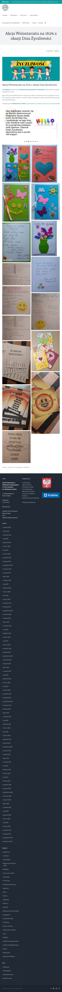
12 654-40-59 (5, 502)
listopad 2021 (7, 743)
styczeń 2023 (7, 690)
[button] (45, 23)
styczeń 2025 (7, 599)
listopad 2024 (7, 607)
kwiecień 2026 (7, 542)
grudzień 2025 (7, 557)
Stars (4, 934)
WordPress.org (7, 978)
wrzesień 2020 (7, 796)
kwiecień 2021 (7, 769)
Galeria (5, 896)
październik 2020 (8, 792)
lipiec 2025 (6, 576)
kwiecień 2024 (7, 633)
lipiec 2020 (6, 803)
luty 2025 (5, 595)
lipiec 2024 (6, 622)
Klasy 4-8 (5, 907)
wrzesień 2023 (7, 660)
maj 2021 (5, 766)
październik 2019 (8, 837)
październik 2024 (8, 611)
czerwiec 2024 (7, 626)
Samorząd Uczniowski (9, 930)
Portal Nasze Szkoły (27, 487)
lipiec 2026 (6, 531)
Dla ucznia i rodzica (8, 873)
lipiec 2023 (6, 667)
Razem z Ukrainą (8, 926)
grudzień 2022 (7, 694)
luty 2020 (5, 822)
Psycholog (6, 922)
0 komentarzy (26, 467)
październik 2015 (8, 841)
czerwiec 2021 (7, 762)
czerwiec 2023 (7, 671)
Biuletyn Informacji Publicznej (30, 498)
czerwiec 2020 (7, 807)
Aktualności (6, 852)
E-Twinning (6, 881)
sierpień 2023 (7, 663)
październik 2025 (8, 565)
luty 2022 (5, 732)
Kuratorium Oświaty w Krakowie (28, 495)
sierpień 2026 (7, 527)
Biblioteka (6, 869)
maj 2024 (5, 629)
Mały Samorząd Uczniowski (11, 911)
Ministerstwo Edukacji (28, 491)
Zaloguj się (6, 967)
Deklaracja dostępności (29, 502)
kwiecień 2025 (7, 588)
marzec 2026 (6, 546)
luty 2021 (5, 777)
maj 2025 (5, 584)
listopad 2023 (7, 652)
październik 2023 (8, 656)
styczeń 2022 (7, 735)
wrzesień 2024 (7, 614)
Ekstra (5, 892)
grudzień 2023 (7, 648)
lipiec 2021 (6, 758)
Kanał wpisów (7, 971)
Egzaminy (6, 888)
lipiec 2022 (6, 713)
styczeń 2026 (7, 554)
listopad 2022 (7, 698)
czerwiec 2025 (7, 580)
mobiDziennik (26, 483)
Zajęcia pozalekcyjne (9, 956)
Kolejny (56, 51)
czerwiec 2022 (7, 716)
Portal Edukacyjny (27, 489)
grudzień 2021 (7, 739)
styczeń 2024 (7, 645)
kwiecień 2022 (7, 724)
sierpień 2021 (7, 754)
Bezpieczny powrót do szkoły (9, 864)
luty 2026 (5, 550)
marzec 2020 (6, 819)
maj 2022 (5, 720)
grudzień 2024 (7, 603)
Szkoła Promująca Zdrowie (10, 941)
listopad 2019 (7, 834)
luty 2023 (5, 686)
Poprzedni (50, 51)
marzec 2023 (6, 682)
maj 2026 (5, 539)
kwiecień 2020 (7, 815)
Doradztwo (6, 877)
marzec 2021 (6, 773)
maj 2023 (5, 675)
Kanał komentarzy (8, 974)
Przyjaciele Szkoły (8, 918)
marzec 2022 (6, 728)
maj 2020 (5, 811)
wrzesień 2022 (7, 705)
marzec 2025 (6, 592)
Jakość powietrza (27, 485)
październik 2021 (8, 747)
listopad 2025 (7, 561)
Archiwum (6, 856)
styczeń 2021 (7, 781)
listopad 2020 (7, 788)
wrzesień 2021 (7, 750)
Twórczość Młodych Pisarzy (11, 945)
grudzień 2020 (7, 785)
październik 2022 (8, 701)
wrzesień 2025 (7, 569)
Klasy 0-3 (5, 903)
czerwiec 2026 (7, 535)
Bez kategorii (7, 859)
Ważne (5, 949)
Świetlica (5, 937)
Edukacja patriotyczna (9, 884)
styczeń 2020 (7, 826)
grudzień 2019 (7, 830)
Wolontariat (19, 467)
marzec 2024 (6, 637)
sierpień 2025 (7, 573)
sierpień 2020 (7, 800)
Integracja (6, 899)
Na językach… (7, 915)
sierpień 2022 (7, 709)
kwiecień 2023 (7, 679)
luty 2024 (5, 641)
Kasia (5, 467)
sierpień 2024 (7, 618)
